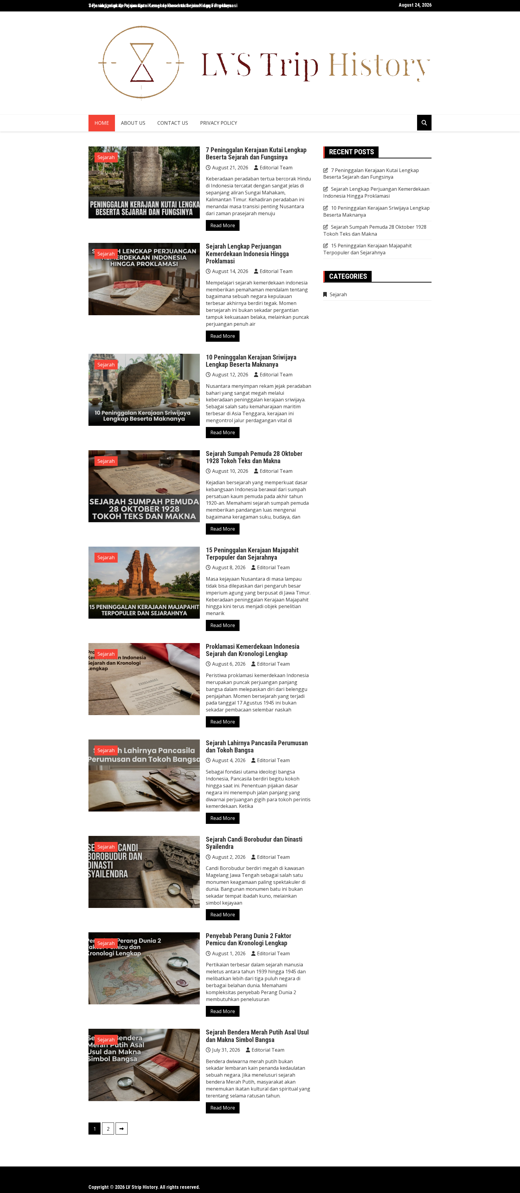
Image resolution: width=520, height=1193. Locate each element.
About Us (133, 123)
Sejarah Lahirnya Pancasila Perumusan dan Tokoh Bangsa (257, 746)
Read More (222, 225)
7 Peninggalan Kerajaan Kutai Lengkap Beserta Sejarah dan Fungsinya (160, 5)
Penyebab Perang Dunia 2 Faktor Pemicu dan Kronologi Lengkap (248, 939)
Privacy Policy (218, 123)
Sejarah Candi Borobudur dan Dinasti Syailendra (254, 843)
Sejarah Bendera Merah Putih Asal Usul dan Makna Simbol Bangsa (257, 1035)
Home (101, 123)
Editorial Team (276, 167)
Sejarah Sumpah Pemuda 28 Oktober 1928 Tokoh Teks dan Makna (254, 457)
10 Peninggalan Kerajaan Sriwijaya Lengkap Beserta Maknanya (251, 360)
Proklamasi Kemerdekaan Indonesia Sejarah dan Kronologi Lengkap (252, 650)
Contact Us (172, 123)
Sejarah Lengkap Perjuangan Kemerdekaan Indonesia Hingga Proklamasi (247, 254)
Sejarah (106, 157)
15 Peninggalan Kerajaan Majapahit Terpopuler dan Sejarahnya (252, 553)
